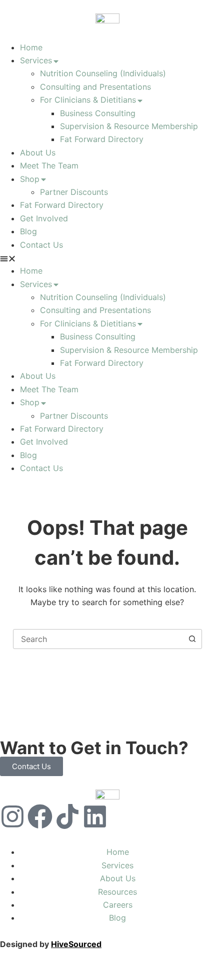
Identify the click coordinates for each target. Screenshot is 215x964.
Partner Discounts (74, 192)
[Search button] (192, 639)
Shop (30, 179)
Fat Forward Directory (102, 139)
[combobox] (98, 639)
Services (36, 60)
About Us (38, 153)
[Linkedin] (95, 816)
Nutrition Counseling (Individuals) (103, 73)
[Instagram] (12, 816)
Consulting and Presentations (95, 87)
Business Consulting (98, 113)
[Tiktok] (67, 816)
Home (31, 47)
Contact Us (41, 245)
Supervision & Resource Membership (129, 126)
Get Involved (44, 218)
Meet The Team (49, 165)
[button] (107, 257)
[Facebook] (40, 816)
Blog (28, 231)
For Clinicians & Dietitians (88, 100)
